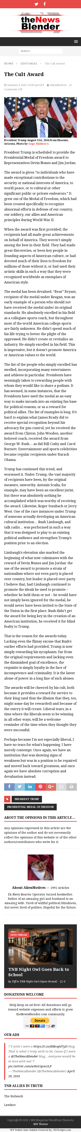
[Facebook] (44, 4)
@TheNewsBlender (24, 1056)
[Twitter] (36, 4)
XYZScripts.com (62, 1130)
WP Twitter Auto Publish (24, 1130)
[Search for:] (40, 50)
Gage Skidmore (38, 143)
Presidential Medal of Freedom (30, 807)
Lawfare (10, 1105)
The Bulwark (13, 1096)
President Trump (27, 799)
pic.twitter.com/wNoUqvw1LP (30, 1066)
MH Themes (40, 1124)
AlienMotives (58, 85)
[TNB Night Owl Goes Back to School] (40, 946)
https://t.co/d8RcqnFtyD (50, 1046)
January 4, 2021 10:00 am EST (25, 85)
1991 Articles (59, 887)
